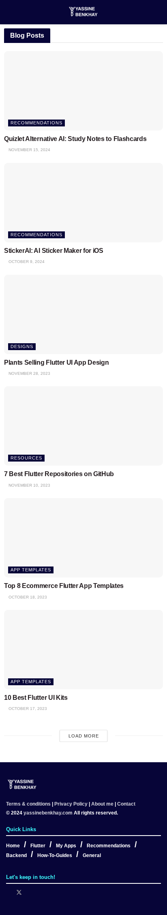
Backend (16, 855)
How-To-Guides (54, 855)
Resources (26, 457)
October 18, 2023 (27, 597)
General (92, 855)
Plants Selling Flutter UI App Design (56, 362)
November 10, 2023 (28, 485)
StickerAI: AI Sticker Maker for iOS (53, 250)
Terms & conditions (28, 804)
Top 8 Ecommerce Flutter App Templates (64, 585)
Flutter (37, 846)
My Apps (66, 846)
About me (102, 804)
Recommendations (36, 122)
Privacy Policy (71, 804)
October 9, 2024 (26, 261)
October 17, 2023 (27, 708)
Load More (84, 735)
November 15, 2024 (28, 150)
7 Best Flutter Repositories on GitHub (59, 473)
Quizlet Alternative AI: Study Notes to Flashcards (75, 138)
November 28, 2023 (28, 373)
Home (13, 846)
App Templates (31, 569)
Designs (22, 346)
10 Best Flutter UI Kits (36, 697)
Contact (126, 804)
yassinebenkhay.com (48, 813)
